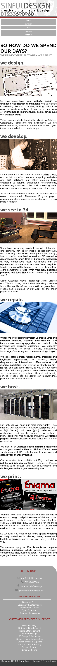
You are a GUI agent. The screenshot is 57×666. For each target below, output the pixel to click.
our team (28, 24)
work (28, 27)
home (28, 20)
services (29, 31)
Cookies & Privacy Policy (44, 661)
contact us (29, 35)
